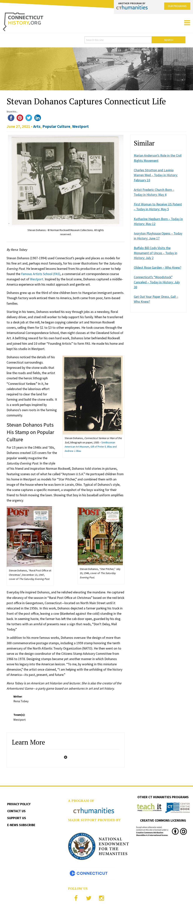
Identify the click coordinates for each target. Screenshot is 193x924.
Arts (37, 126)
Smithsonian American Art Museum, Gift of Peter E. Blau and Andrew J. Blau (91, 447)
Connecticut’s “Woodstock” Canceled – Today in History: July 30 (157, 282)
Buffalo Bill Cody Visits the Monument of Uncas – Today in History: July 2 (155, 253)
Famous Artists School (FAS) (40, 274)
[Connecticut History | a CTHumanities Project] (23, 22)
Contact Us (16, 811)
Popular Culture (56, 126)
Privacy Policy (19, 804)
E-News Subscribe (21, 825)
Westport (80, 126)
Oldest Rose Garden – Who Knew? (157, 267)
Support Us (16, 818)
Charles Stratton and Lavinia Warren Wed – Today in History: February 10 (156, 175)
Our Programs (177, 6)
